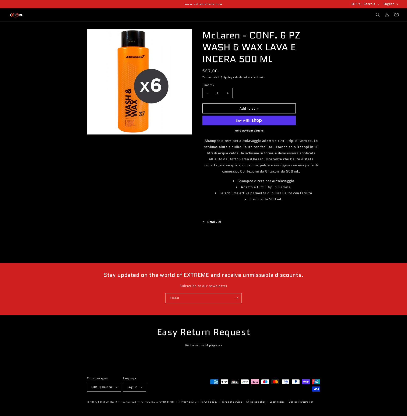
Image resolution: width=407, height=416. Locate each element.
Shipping (227, 77)
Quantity (208, 85)
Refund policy (209, 401)
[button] (377, 15)
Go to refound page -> (203, 345)
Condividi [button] (214, 222)
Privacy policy (187, 401)
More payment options (249, 130)
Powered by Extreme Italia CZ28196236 (150, 402)
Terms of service (232, 401)
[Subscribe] (236, 298)
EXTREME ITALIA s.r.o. (111, 402)
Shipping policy (256, 401)
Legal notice (277, 401)
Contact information (301, 401)
